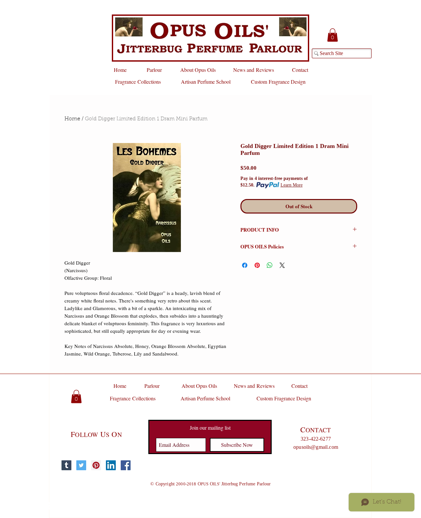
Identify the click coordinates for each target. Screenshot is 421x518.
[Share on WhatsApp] (270, 265)
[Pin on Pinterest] (257, 265)
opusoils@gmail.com (315, 447)
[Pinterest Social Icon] (96, 465)
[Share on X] (282, 265)
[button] (332, 35)
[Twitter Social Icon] (81, 465)
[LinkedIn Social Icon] (111, 465)
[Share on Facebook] (245, 265)
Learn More (292, 185)
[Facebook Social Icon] (126, 465)
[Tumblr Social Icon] (66, 465)
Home (72, 119)
